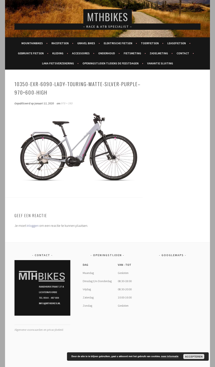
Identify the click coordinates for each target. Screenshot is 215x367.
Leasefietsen (176, 43)
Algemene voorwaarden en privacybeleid (38, 330)
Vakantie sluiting (160, 63)
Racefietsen (60, 43)
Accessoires (81, 53)
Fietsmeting (132, 53)
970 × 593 (67, 103)
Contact (183, 53)
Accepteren (194, 356)
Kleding (57, 53)
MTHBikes (107, 16)
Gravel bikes (86, 43)
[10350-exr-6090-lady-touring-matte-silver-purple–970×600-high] (78, 185)
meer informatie (169, 356)
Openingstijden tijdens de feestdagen (111, 63)
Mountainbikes (32, 43)
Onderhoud (106, 53)
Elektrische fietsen (118, 43)
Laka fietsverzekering (58, 63)
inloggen (33, 225)
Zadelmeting (159, 53)
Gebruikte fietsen (31, 53)
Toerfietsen (150, 43)
